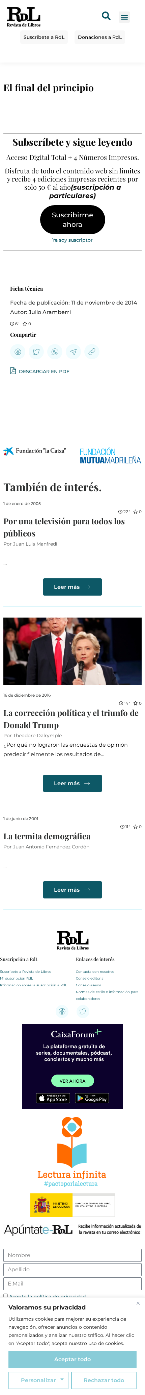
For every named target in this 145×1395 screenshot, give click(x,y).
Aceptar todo (72, 1359)
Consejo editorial (90, 978)
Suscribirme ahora (72, 220)
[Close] (138, 1303)
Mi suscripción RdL (16, 978)
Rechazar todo (104, 1380)
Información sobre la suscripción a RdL (33, 985)
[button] (124, 17)
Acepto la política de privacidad (47, 1297)
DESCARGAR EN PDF (43, 371)
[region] (72, 1346)
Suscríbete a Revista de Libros (25, 971)
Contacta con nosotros (95, 971)
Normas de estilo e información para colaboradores (107, 995)
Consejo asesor (88, 985)
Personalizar (38, 1380)
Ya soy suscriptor (72, 240)
